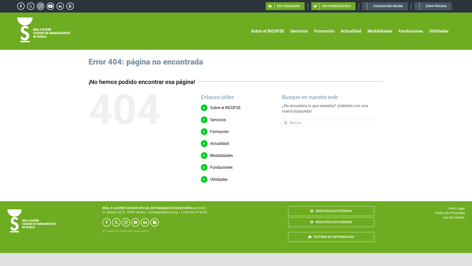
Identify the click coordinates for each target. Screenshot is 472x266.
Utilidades (218, 179)
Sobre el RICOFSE (225, 107)
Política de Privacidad (450, 213)
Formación (219, 131)
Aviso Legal (457, 208)
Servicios (218, 119)
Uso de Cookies (454, 217)
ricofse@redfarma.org (163, 212)
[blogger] (154, 222)
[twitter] (116, 222)
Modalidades (221, 155)
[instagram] (126, 222)
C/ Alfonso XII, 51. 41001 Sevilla (124, 212)
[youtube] (135, 222)
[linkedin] (145, 222)
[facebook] (107, 222)
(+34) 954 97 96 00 (194, 212)
